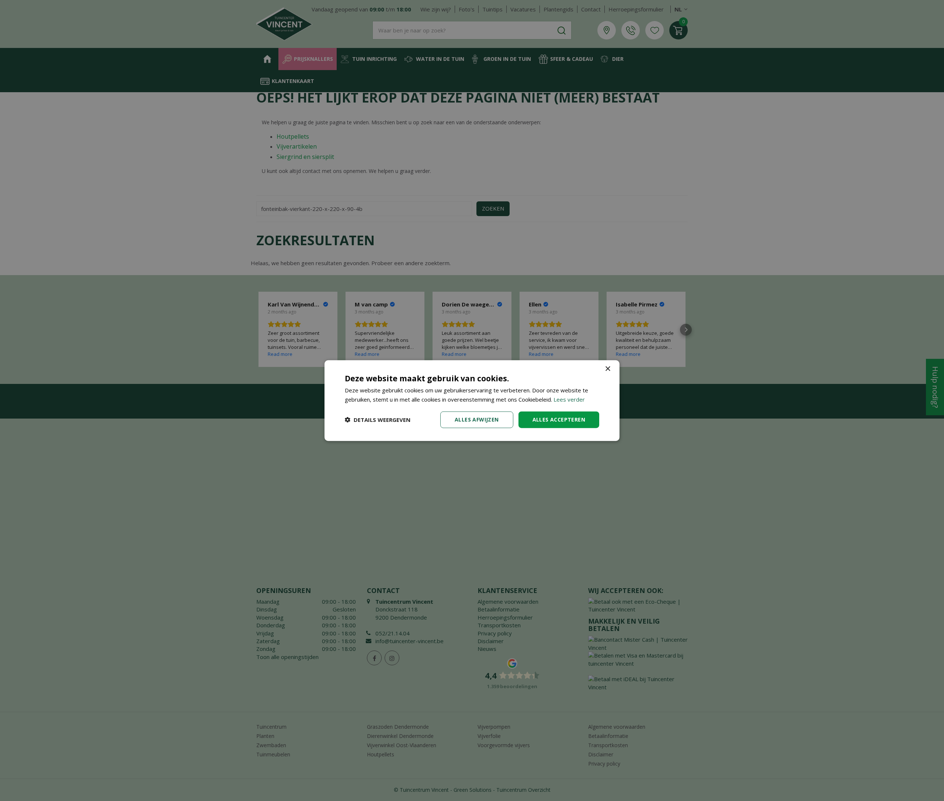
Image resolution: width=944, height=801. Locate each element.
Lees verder (569, 399)
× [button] (607, 369)
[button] (377, 420)
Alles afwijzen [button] (477, 419)
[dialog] (472, 400)
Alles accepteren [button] (558, 419)
